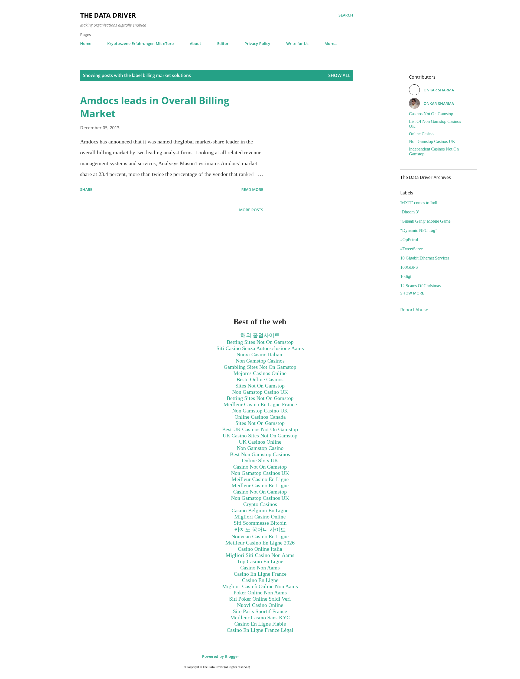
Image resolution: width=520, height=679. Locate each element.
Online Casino (421, 134)
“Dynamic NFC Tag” (418, 230)
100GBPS (409, 267)
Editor (223, 43)
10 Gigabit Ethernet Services (424, 258)
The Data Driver (108, 15)
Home (85, 43)
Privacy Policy (257, 43)
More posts (251, 209)
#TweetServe (411, 248)
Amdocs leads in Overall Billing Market (154, 107)
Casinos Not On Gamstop (431, 113)
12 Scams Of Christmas (420, 285)
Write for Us (297, 43)
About (195, 43)
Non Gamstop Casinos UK (432, 141)
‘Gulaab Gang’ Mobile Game (425, 221)
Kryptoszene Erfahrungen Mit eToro (140, 43)
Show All (339, 75)
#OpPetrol (409, 239)
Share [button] (86, 189)
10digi (405, 276)
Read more (252, 189)
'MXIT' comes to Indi (418, 202)
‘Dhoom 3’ (409, 212)
